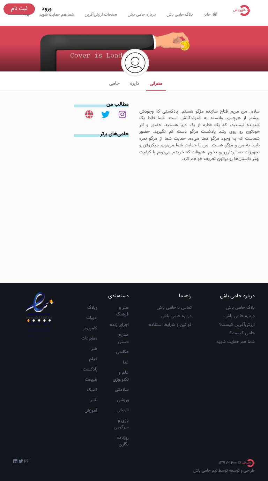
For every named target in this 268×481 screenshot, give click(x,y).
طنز (94, 348)
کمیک (92, 390)
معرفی (156, 83)
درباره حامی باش (142, 15)
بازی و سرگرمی (121, 424)
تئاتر (93, 400)
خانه (207, 15)
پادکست (90, 369)
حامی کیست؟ (242, 333)
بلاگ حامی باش (179, 15)
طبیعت (91, 379)
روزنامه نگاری (123, 441)
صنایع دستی (123, 338)
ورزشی (123, 400)
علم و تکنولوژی (121, 376)
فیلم (93, 359)
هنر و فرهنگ (122, 311)
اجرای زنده (119, 324)
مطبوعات (89, 338)
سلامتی (122, 389)
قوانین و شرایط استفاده (170, 324)
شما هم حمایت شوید (56, 15)
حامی (114, 83)
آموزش (90, 410)
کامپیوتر (90, 328)
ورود (47, 9)
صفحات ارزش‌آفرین (100, 15)
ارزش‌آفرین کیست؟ (237, 324)
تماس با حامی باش (174, 307)
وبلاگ (92, 307)
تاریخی (123, 410)
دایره (134, 83)
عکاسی (122, 352)
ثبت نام (19, 9)
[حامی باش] (243, 10)
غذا (126, 362)
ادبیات (91, 317)
